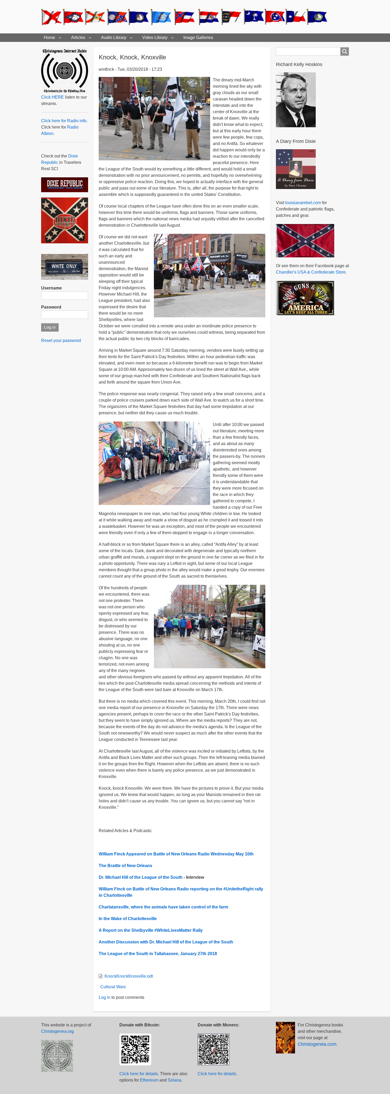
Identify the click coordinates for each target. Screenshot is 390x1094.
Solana (174, 1080)
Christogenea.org (57, 1031)
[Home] (186, 16)
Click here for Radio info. (64, 120)
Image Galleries (198, 37)
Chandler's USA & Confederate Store (311, 272)
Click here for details (138, 1073)
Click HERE (52, 97)
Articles (78, 37)
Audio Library (113, 37)
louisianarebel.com (303, 202)
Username (51, 288)
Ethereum (149, 1080)
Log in (104, 997)
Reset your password (61, 340)
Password (51, 307)
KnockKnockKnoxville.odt (129, 976)
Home (49, 37)
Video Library (154, 37)
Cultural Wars (113, 987)
